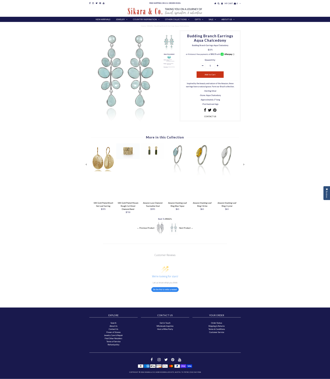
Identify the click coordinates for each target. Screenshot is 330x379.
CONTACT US (210, 116)
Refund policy (113, 344)
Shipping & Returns (216, 326)
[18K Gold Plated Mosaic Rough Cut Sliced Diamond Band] (128, 158)
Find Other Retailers (113, 338)
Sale (211, 19)
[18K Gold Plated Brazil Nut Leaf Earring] (103, 174)
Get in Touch (165, 323)
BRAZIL (150, 26)
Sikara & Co (150, 372)
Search (113, 323)
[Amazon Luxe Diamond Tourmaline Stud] (152, 158)
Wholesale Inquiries (165, 326)
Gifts (198, 19)
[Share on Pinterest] (214, 111)
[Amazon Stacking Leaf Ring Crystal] (227, 178)
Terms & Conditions (216, 329)
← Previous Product (145, 228)
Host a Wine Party (165, 329)
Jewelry (120, 19)
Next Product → (186, 228)
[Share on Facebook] (205, 111)
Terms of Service (113, 341)
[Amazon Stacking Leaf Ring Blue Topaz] (177, 174)
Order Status (216, 323)
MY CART (231, 3)
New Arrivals (103, 19)
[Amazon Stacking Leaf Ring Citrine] (202, 178)
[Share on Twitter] (209, 111)
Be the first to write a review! (165, 289)
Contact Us (113, 329)
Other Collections (176, 19)
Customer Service (216, 332)
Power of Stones (113, 332)
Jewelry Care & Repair (113, 335)
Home (143, 26)
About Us (226, 19)
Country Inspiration (145, 19)
